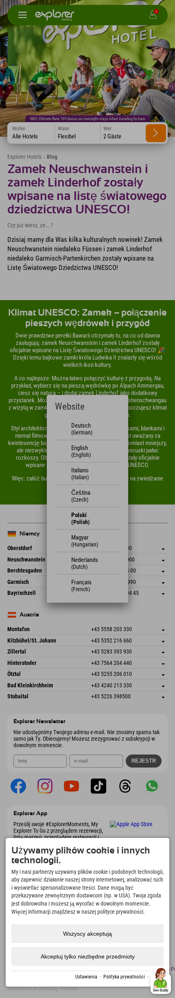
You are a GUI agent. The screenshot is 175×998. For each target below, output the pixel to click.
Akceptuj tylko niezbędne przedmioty (88, 956)
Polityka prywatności (124, 977)
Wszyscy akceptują (87, 933)
